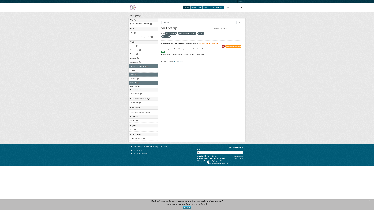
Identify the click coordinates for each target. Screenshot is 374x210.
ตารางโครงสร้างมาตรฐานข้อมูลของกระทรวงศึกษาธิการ (179, 43)
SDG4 (223, 46)
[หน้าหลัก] (131, 15)
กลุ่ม (200, 7)
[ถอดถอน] (175, 33)
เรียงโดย (216, 28)
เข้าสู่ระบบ (241, 1)
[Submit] (242, 7)
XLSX (163, 52)
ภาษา (198, 150)
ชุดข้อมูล (186, 7)
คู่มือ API (180, 61)
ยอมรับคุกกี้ (187, 208)
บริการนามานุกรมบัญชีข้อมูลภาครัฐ (218, 163)
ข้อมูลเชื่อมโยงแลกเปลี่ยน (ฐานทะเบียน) (233, 46)
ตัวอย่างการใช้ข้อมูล (216, 7)
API (175, 61)
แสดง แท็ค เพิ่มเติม (135, 86)
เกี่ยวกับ (206, 7)
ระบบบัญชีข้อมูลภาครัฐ (215, 161)
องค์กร (194, 7)
